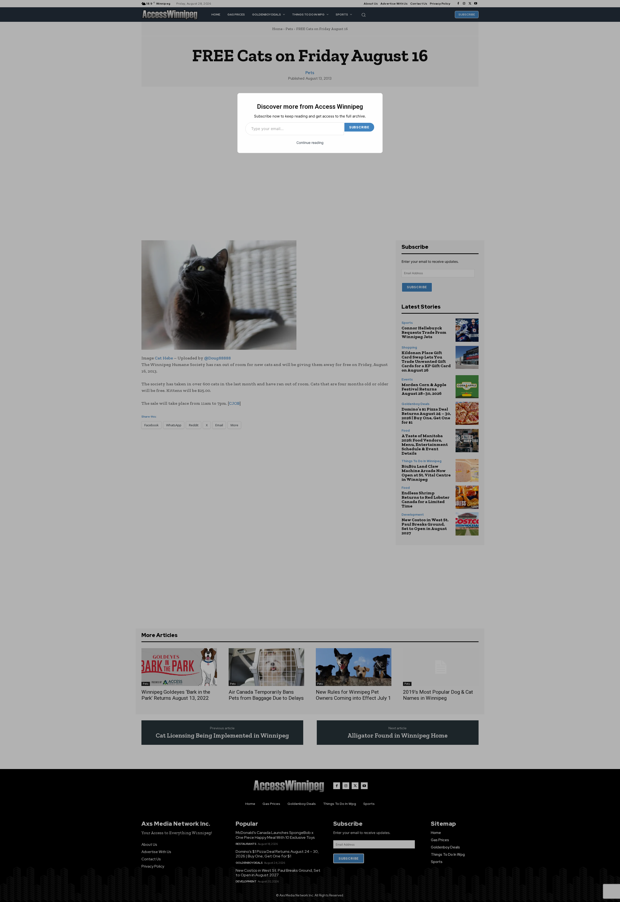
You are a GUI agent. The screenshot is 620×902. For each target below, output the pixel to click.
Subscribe (359, 127)
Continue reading (310, 142)
